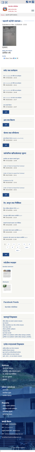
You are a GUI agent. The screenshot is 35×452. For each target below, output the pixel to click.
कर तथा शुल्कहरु (7, 377)
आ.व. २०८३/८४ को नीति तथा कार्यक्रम (12, 76)
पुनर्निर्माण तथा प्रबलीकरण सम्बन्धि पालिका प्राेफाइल (14, 337)
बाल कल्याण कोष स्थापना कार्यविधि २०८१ (12, 230)
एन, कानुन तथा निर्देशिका (9, 374)
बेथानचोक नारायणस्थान (8, 266)
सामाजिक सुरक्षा (7, 393)
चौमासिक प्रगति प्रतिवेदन (10, 409)
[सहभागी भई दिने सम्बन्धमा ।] (9, 36)
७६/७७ (4, 56)
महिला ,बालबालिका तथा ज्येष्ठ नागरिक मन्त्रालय (13, 325)
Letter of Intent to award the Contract (13, 173)
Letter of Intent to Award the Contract (13, 166)
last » (17, 250)
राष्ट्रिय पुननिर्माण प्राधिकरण (9, 329)
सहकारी (5, 380)
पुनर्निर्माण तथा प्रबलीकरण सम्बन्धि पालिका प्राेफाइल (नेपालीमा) (17, 335)
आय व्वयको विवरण (7, 105)
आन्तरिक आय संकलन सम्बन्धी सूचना (11, 158)
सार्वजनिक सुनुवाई (7, 411)
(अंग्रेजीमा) (28, 337)
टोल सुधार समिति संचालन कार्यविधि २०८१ (12, 215)
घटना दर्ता (5, 390)
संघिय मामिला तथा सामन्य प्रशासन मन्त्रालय (12, 321)
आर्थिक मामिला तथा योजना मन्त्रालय (11, 348)
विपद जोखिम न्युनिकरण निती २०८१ (11, 208)
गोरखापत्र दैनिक (6, 331)
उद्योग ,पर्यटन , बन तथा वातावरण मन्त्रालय (12, 356)
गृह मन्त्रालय (5, 323)
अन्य (6, 112)
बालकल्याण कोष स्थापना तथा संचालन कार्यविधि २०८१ (15, 237)
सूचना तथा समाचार (7, 50)
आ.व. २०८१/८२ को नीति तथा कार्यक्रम (12, 90)
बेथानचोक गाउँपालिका (11, 307)
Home (2, 15)
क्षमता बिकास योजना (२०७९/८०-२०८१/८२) (13, 138)
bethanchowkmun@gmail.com (14, 434)
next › (27, 247)
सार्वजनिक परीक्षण (7, 414)
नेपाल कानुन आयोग (7, 327)
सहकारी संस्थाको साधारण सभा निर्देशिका (12, 223)
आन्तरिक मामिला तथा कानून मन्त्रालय (11, 354)
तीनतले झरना (6, 282)
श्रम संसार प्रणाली (7, 333)
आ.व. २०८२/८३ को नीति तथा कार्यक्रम (12, 83)
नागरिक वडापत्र (7, 395)
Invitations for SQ (8, 180)
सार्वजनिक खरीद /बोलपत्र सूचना (11, 371)
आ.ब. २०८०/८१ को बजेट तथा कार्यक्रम (12, 97)
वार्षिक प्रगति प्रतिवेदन (9, 406)
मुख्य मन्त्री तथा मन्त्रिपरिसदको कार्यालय (12, 352)
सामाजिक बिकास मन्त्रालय (8, 350)
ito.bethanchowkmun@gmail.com (11, 437)
